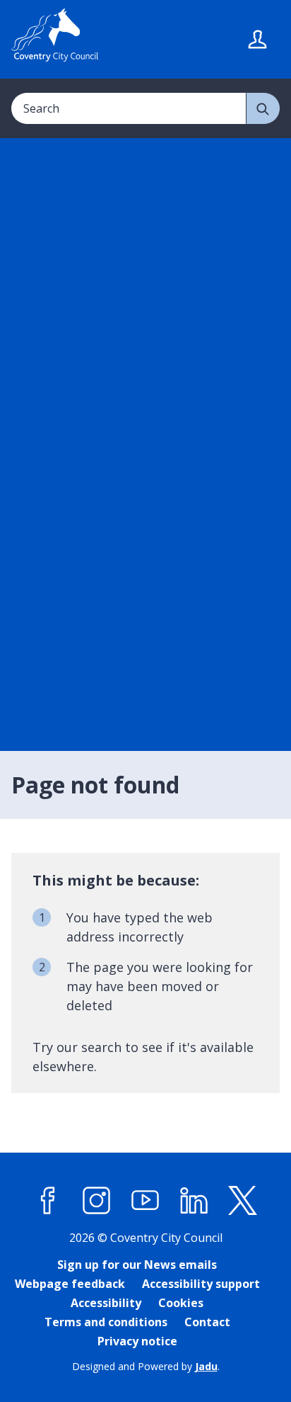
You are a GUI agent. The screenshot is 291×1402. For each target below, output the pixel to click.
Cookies (180, 1303)
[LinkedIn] (194, 1201)
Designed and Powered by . (146, 1366)
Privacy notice (137, 1341)
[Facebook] (48, 1201)
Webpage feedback (70, 1283)
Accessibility (106, 1303)
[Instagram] (97, 1201)
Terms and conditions (105, 1322)
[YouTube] (145, 1201)
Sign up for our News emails (137, 1264)
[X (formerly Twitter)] (243, 1201)
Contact (207, 1322)
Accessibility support (201, 1283)
